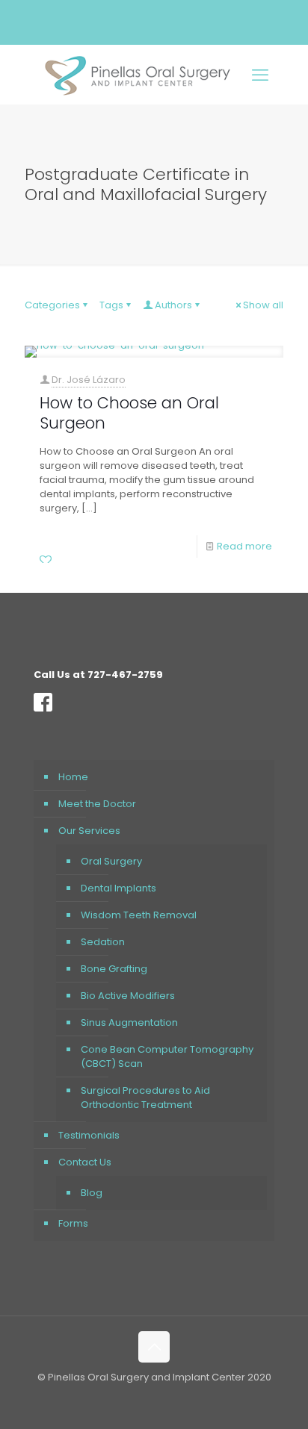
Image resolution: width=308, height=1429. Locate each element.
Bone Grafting (114, 969)
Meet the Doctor (97, 804)
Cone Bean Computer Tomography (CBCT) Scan (167, 1056)
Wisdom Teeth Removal (139, 915)
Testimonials (89, 1135)
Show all (263, 305)
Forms (73, 1223)
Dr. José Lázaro (89, 380)
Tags (111, 305)
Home (73, 777)
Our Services (89, 831)
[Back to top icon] (154, 1347)
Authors (173, 305)
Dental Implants (118, 888)
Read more (244, 546)
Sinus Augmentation (129, 1022)
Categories (52, 305)
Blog (91, 1193)
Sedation (103, 942)
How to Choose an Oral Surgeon (129, 413)
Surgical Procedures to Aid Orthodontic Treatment (145, 1097)
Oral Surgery (111, 861)
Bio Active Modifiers (128, 996)
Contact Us (84, 1162)
